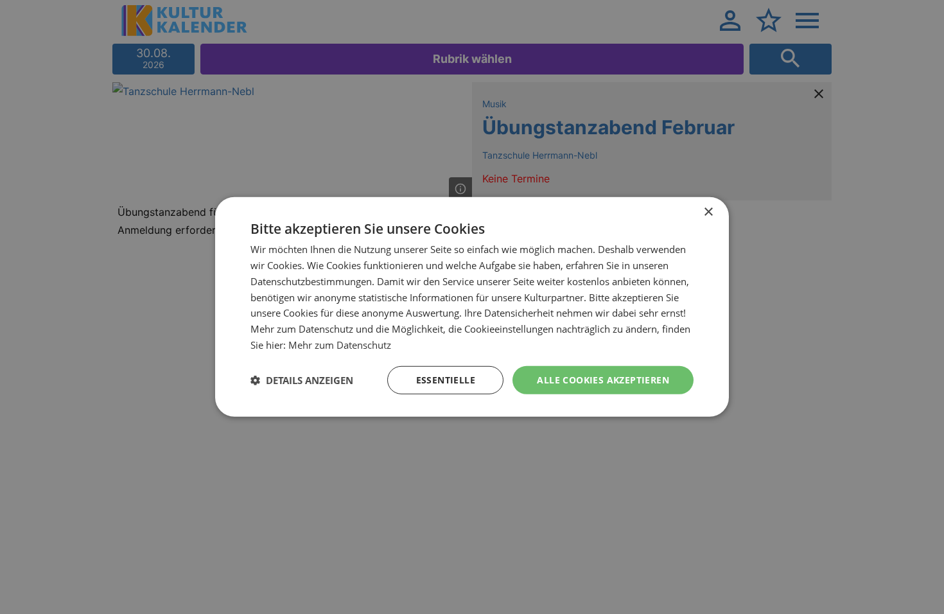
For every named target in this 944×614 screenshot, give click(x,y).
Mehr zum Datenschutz (339, 344)
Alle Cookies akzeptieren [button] (603, 379)
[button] (301, 380)
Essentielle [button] (445, 379)
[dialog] (472, 307)
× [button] (708, 212)
